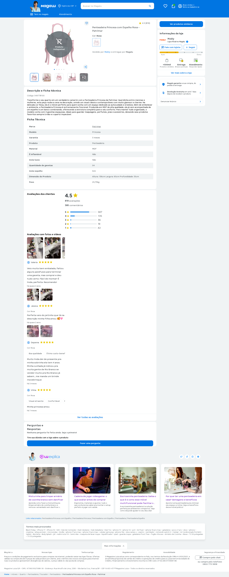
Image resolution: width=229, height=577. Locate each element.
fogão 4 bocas (157, 534)
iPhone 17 (41, 530)
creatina (29, 532)
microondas (53, 532)
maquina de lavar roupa (90, 534)
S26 (58, 530)
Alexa (185, 534)
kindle (61, 532)
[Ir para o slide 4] (61, 69)
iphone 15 (117, 530)
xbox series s (131, 532)
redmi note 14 (63, 534)
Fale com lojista (172, 47)
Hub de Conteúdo (68, 530)
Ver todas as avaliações (90, 417)
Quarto (23, 574)
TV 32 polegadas (34, 536)
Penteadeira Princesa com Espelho (56, 518)
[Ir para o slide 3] (59, 69)
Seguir (192, 47)
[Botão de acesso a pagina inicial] (43, 6)
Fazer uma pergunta (90, 443)
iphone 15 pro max (90, 532)
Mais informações (112, 546)
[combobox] (117, 6)
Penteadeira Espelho (136, 518)
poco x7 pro (177, 530)
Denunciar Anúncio (168, 101)
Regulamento (128, 552)
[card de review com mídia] (35, 248)
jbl (54, 534)
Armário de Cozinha (173, 534)
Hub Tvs (108, 530)
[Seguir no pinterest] (198, 457)
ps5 (133, 530)
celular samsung (106, 532)
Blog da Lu (8, 552)
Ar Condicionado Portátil (190, 532)
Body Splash (47, 534)
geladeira (166, 530)
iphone (192, 530)
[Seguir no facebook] (187, 457)
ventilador (150, 532)
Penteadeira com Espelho (103, 518)
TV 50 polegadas (196, 534)
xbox (185, 530)
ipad (116, 534)
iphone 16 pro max (153, 530)
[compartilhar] (85, 67)
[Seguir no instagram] (192, 457)
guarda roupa (125, 534)
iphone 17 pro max (73, 532)
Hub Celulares (83, 530)
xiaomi (141, 532)
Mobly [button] (107, 52)
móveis (14, 574)
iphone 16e (119, 532)
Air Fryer (140, 530)
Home (6, 574)
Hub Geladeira (97, 530)
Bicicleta (36, 534)
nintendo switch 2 (163, 532)
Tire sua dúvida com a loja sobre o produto (47, 438)
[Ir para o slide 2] (56, 69)
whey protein (40, 532)
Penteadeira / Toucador (38, 574)
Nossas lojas (47, 552)
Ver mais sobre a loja (181, 73)
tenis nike (74, 534)
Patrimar (96, 127)
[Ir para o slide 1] (54, 69)
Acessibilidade (169, 552)
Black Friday (31, 530)
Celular (176, 532)
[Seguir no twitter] (181, 457)
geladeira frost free (141, 534)
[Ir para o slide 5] (63, 69)
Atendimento (65, 14)
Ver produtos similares (181, 24)
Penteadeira (120, 518)
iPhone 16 (51, 530)
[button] (149, 6)
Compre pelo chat (212, 558)
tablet (28, 534)
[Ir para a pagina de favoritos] (165, 6)
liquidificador (107, 534)
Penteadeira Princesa (82, 518)
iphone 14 (127, 530)
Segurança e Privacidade (214, 552)
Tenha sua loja (87, 552)
